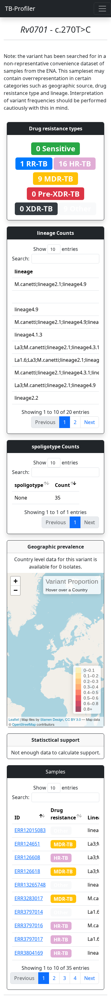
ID (17, 817)
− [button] (16, 590)
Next (89, 422)
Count (62, 485)
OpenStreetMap (24, 724)
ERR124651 (27, 843)
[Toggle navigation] (102, 8)
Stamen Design (51, 719)
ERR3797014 (28, 911)
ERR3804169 (28, 952)
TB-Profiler (20, 8)
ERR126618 (27, 871)
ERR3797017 (28, 939)
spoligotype (28, 485)
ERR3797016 (28, 925)
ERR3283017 (28, 898)
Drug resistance (63, 814)
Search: (20, 258)
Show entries (55, 249)
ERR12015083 (30, 830)
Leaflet (14, 719)
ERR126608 (27, 857)
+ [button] (16, 581)
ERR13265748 (30, 884)
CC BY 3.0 (73, 719)
